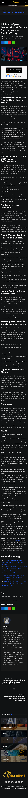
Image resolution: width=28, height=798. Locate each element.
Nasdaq (15, 596)
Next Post (21, 694)
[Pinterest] (9, 42)
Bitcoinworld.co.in (15, 540)
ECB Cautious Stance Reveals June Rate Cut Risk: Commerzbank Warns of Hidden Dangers (13, 682)
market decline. (6, 596)
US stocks (14, 600)
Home (2, 10)
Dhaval (4, 36)
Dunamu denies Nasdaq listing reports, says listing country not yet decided (12, 562)
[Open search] (26, 2)
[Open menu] (3, 2)
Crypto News (9, 10)
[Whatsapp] (13, 42)
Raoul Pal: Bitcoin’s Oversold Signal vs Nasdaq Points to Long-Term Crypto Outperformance (14, 583)
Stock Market (5, 600)
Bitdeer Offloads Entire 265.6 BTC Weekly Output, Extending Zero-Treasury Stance (13, 577)
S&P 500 (22, 596)
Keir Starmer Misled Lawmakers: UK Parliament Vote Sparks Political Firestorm (15, 698)
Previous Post (8, 678)
